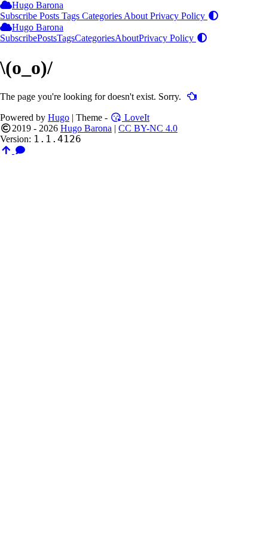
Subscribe (19, 16)
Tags (72, 16)
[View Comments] (20, 150)
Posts (50, 16)
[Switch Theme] (213, 16)
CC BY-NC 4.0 (148, 128)
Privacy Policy (178, 16)
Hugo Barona (37, 5)
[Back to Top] (7, 150)
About (137, 16)
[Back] (192, 96)
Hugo (58, 117)
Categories (103, 16)
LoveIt (135, 117)
